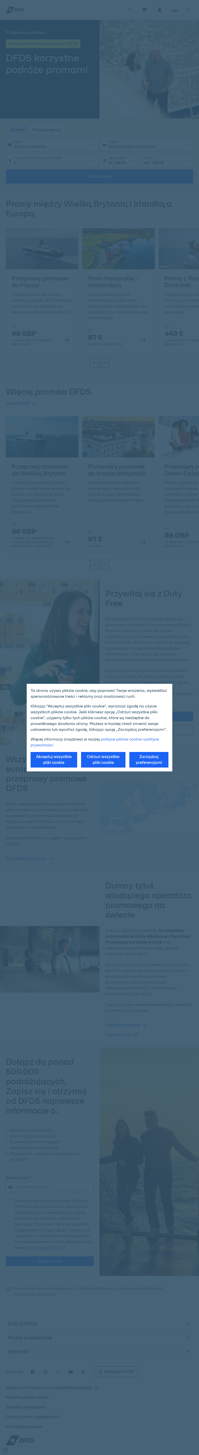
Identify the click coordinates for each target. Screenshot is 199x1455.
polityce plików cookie (121, 739)
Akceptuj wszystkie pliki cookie (54, 759)
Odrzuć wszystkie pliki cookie (103, 759)
